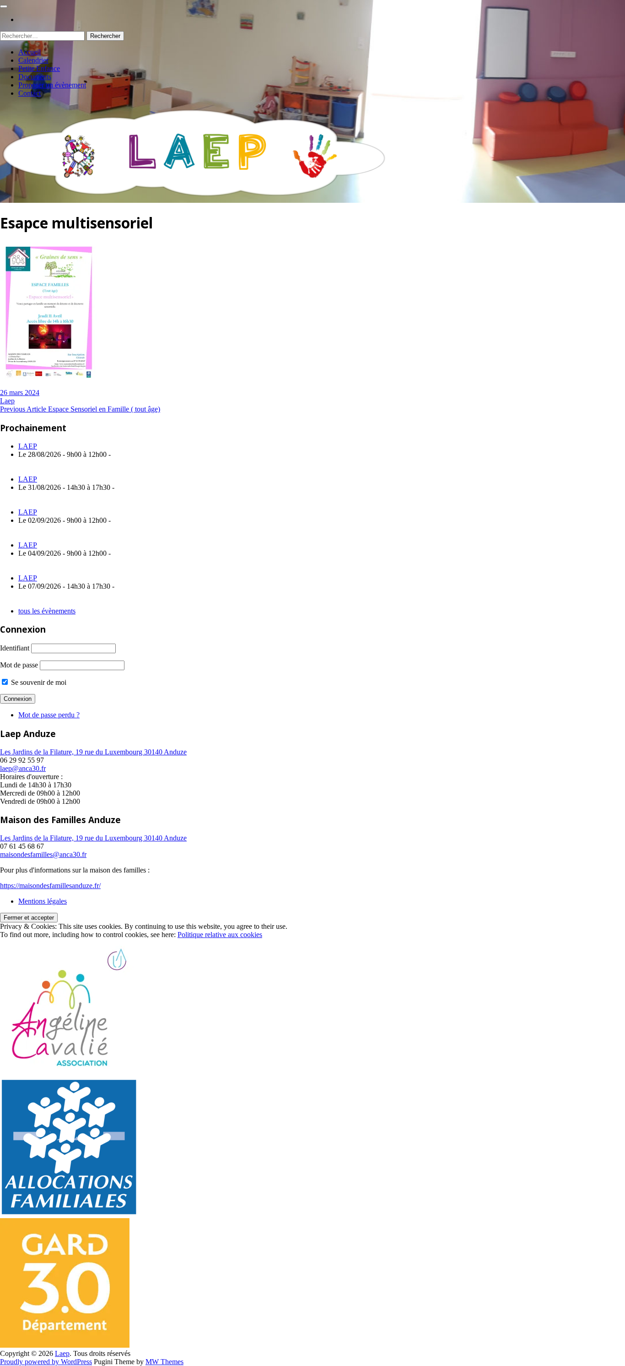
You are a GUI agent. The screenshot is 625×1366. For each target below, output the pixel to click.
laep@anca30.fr (23, 768)
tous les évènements (46, 611)
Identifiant (14, 648)
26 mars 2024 (19, 392)
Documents (34, 77)
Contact (29, 93)
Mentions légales (42, 901)
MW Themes (164, 1362)
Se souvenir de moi (37, 682)
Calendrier (33, 60)
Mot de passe (19, 665)
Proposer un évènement (52, 85)
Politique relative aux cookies (220, 934)
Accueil (29, 52)
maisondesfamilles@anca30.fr (43, 854)
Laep (7, 401)
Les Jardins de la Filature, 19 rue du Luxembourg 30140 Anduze (93, 752)
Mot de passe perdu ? (49, 715)
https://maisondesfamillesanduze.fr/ (50, 885)
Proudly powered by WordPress (46, 1362)
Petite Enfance (39, 68)
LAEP (27, 446)
